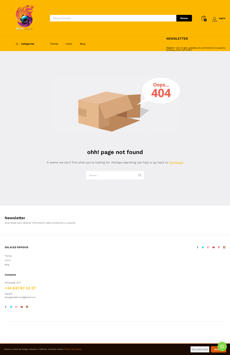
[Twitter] (11, 307)
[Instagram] (27, 307)
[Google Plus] (16, 307)
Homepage (176, 162)
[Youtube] (21, 307)
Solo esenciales (200, 349)
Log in (222, 18)
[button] (222, 346)
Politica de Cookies (72, 349)
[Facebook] (5, 307)
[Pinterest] (219, 247)
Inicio (69, 44)
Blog (82, 44)
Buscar (184, 18)
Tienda (54, 44)
